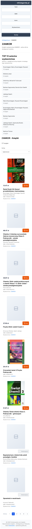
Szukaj (16, 35)
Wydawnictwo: (16, 27)
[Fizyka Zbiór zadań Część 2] (16, 308)
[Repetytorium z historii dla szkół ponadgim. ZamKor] (16, 436)
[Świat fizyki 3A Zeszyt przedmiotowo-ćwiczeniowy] (16, 171)
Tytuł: (16, 7)
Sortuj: (3, 148)
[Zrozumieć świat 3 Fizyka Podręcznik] (16, 352)
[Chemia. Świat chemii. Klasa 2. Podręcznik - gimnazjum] (16, 393)
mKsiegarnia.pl (6, 40)
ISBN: (16, 13)
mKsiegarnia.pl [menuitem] (23, 3)
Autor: (16, 20)
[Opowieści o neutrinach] (16, 480)
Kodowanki (12, 525)
